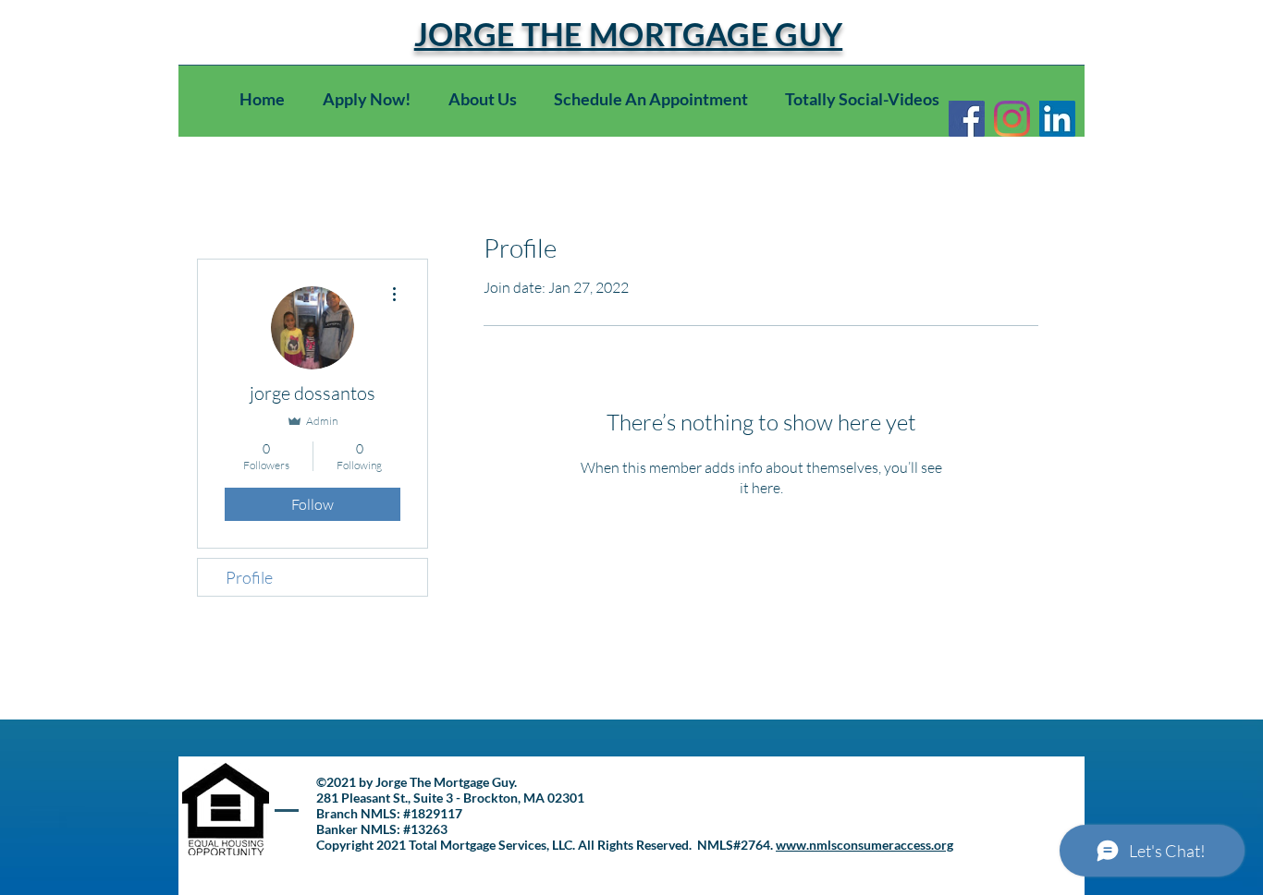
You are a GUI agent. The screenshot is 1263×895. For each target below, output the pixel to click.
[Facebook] (967, 119)
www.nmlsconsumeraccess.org (864, 845)
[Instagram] (1012, 119)
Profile (249, 577)
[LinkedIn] (1057, 119)
